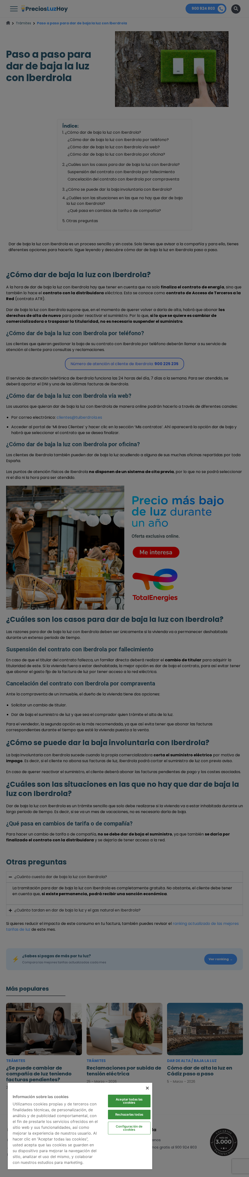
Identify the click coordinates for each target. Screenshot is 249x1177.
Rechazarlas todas (129, 1114)
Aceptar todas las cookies (129, 1100)
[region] (80, 1126)
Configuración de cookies (129, 1127)
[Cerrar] (147, 1088)
